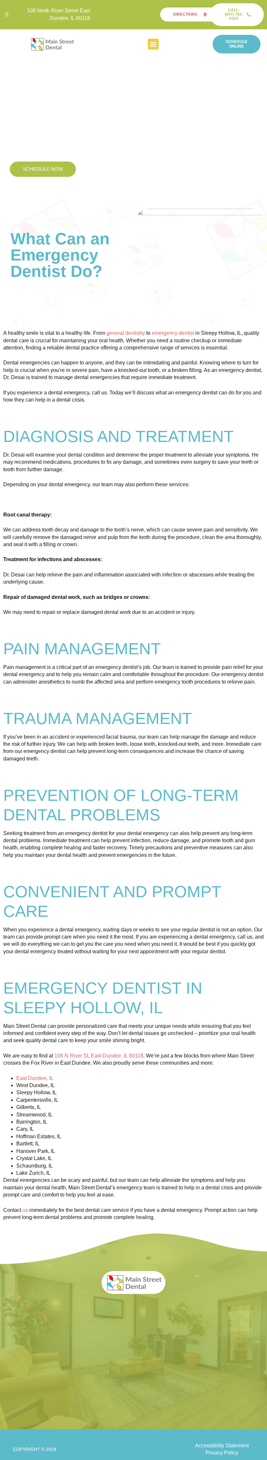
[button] (153, 44)
